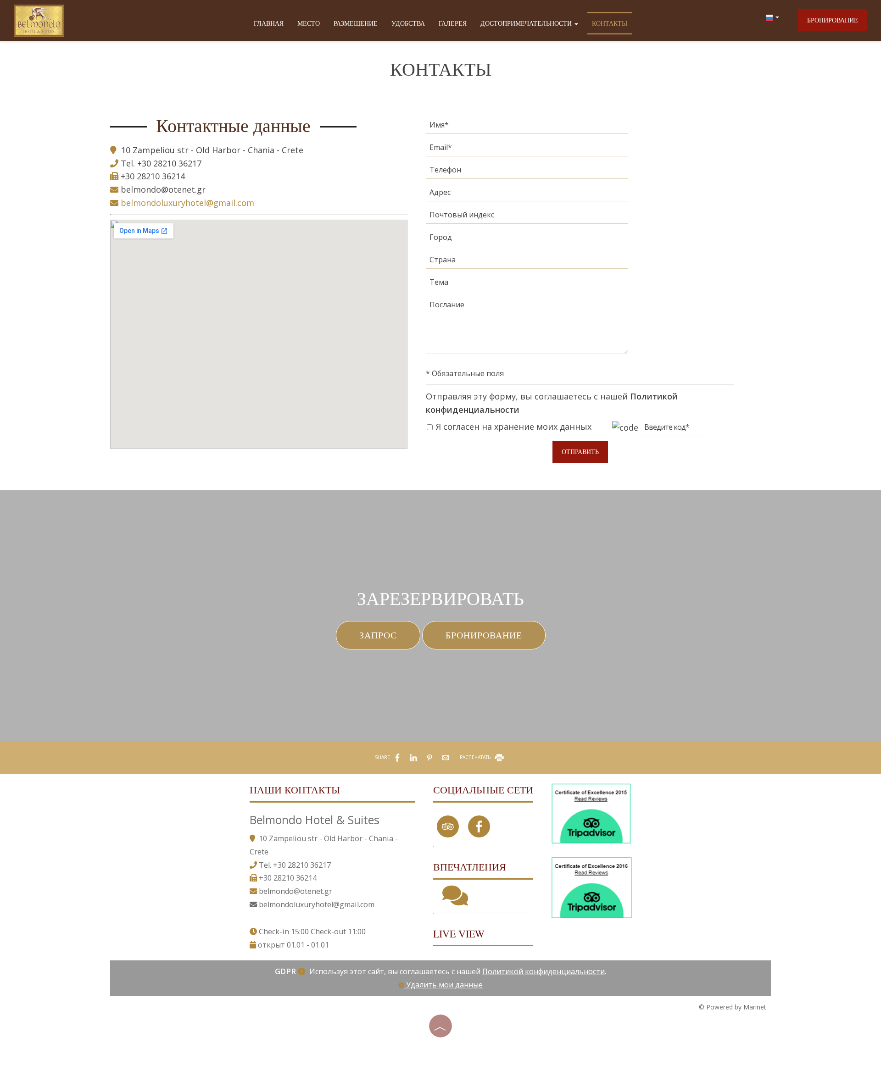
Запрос (378, 635)
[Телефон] (527, 172)
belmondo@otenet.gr (163, 189)
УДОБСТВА (408, 23)
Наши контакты (295, 789)
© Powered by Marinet (732, 1007)
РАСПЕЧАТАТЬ (476, 757)
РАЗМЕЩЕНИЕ (356, 23)
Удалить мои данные (443, 985)
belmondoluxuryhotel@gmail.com (186, 202)
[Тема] (527, 284)
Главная (269, 23)
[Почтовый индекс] (527, 217)
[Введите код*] (672, 429)
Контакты (609, 23)
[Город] (527, 239)
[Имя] (527, 127)
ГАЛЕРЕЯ (453, 23)
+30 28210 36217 (169, 163)
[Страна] (527, 262)
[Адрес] (527, 194)
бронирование (832, 20)
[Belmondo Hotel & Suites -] (39, 18)
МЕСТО (308, 23)
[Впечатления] (455, 901)
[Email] (527, 150)
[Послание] (527, 329)
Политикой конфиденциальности (543, 971)
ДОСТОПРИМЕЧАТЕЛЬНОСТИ (527, 23)
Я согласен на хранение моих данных (512, 426)
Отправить (580, 451)
